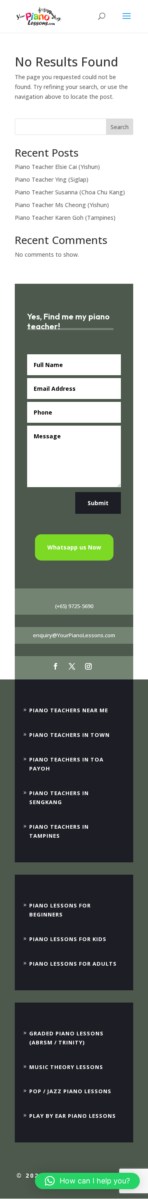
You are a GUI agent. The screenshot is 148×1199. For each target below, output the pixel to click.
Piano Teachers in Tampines (59, 831)
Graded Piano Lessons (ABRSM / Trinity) (66, 1038)
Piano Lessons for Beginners (60, 910)
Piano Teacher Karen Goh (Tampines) (65, 217)
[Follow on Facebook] (55, 666)
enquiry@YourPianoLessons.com (74, 635)
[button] (87, 1181)
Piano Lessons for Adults (73, 963)
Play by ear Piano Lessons (72, 1115)
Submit (98, 503)
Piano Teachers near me (68, 710)
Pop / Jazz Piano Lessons (70, 1091)
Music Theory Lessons (66, 1067)
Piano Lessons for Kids (67, 939)
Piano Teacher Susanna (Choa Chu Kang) (70, 192)
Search (120, 127)
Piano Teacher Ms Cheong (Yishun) (62, 205)
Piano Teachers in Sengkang (59, 797)
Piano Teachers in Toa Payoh (66, 764)
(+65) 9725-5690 (74, 606)
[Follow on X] (72, 666)
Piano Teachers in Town (69, 735)
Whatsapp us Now (74, 547)
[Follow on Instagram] (88, 666)
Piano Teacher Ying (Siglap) (51, 179)
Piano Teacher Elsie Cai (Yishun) (57, 167)
